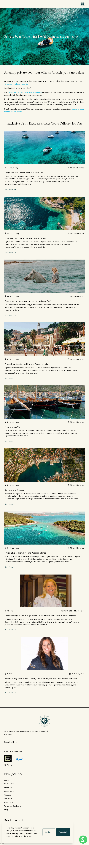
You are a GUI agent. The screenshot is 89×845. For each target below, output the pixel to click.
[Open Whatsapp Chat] (83, 840)
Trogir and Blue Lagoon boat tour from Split (24, 172)
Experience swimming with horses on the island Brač (28, 301)
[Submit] (66, 742)
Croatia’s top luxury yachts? (17, 84)
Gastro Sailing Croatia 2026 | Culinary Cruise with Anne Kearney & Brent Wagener (40, 615)
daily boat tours (15, 92)
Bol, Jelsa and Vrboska (14, 490)
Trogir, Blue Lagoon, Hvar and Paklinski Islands (25, 553)
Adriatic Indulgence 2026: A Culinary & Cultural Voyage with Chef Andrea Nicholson (41, 678)
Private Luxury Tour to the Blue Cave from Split (25, 238)
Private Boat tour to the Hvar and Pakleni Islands (26, 364)
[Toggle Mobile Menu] (5, 4)
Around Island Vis (12, 427)
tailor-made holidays (33, 92)
